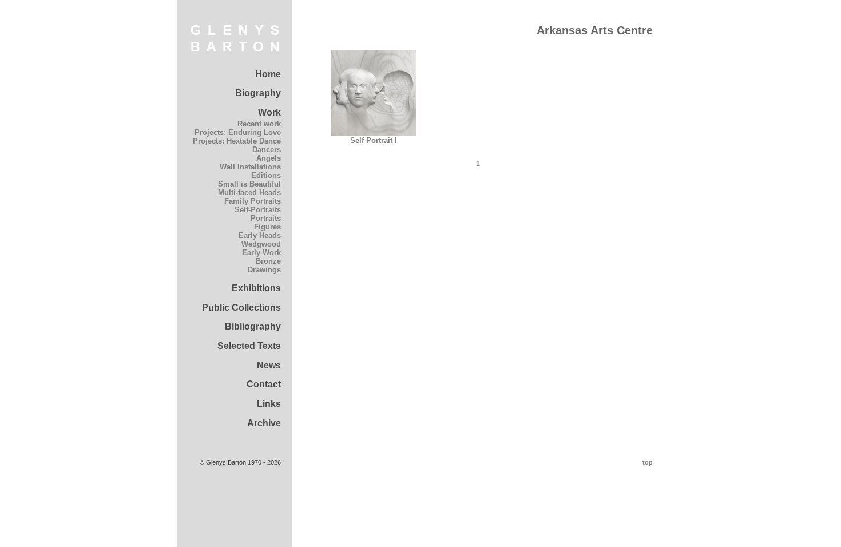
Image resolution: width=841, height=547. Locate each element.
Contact (264, 384)
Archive (264, 423)
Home (268, 74)
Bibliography (253, 326)
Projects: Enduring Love (238, 132)
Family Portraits (252, 201)
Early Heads (260, 235)
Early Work (261, 252)
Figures (267, 227)
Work (269, 112)
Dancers (266, 149)
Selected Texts (249, 346)
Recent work (259, 124)
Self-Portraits (258, 209)
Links (269, 404)
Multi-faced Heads (249, 192)
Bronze (268, 261)
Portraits (266, 218)
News (269, 365)
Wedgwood (261, 244)
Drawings (264, 269)
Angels (268, 158)
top (647, 462)
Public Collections (241, 307)
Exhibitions (256, 288)
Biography (258, 93)
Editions (266, 175)
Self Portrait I (373, 140)
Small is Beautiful (249, 184)
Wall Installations (250, 166)
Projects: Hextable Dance (237, 141)
